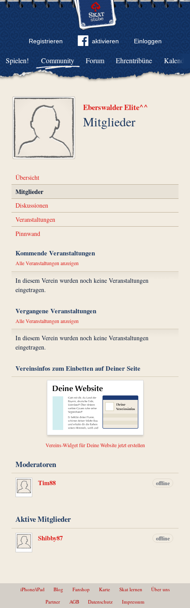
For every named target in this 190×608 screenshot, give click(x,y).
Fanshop (81, 589)
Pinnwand (27, 233)
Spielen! (17, 60)
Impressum (133, 601)
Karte (104, 589)
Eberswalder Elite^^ (115, 107)
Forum (95, 60)
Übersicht (27, 177)
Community (57, 60)
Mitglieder (29, 191)
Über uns (160, 589)
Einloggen (148, 41)
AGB (74, 601)
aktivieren (105, 41)
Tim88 (47, 483)
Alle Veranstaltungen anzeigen (47, 262)
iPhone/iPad (32, 589)
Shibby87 (50, 538)
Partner (53, 601)
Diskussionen (31, 205)
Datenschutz (100, 601)
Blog (58, 589)
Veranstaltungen (35, 219)
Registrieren (46, 41)
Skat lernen (130, 589)
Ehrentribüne (134, 60)
